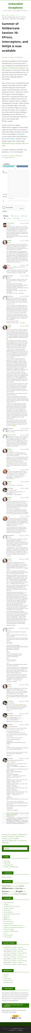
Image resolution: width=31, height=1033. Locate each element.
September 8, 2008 (23, 701)
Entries (7, 978)
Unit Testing (7, 937)
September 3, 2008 (23, 628)
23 (21, 57)
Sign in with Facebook (22, 166)
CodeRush (21, 886)
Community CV (8, 865)
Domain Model (10, 894)
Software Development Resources (14, 927)
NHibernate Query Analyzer (12, 143)
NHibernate (11, 157)
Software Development (20, 894)
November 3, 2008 (23, 813)
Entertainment (8, 912)
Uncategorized (8, 935)
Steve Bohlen (7, 877)
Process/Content (9, 921)
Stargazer (20, 1030)
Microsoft (7, 916)
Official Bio (7, 863)
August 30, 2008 (23, 516)
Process (5, 891)
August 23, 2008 (23, 434)
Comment (4, 172)
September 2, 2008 (23, 535)
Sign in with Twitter (8, 166)
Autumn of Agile (9, 908)
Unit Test (19, 888)
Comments (8, 980)
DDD (17, 886)
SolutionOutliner (9, 929)
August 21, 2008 (23, 223)
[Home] (3, 15)
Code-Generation (12, 891)
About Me (7, 861)
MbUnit (24, 888)
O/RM (24, 891)
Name (5, 194)
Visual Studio (6, 886)
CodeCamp (7, 910)
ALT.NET (4, 894)
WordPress (12, 1030)
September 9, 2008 (23, 724)
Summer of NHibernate (15, 156)
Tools (5, 933)
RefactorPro (13, 886)
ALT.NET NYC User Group (11, 906)
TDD (14, 888)
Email (5, 196)
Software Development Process (13, 925)
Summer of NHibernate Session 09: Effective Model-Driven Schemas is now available (14, 836)
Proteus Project (8, 923)
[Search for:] (15, 848)
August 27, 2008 (23, 488)
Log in (6, 976)
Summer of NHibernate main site (13, 68)
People (19, 891)
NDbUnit (6, 918)
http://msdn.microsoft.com (13, 462)
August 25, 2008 (23, 469)
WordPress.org (8, 982)
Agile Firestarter (9, 902)
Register (6, 975)
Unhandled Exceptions (17, 1028)
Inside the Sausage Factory (12, 914)
